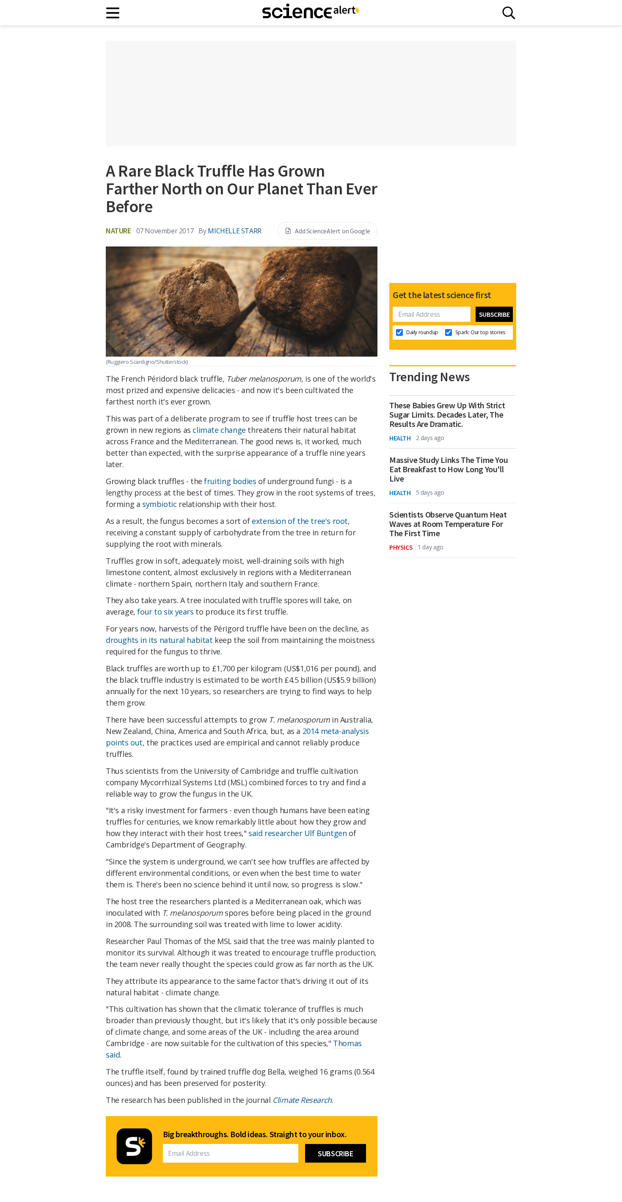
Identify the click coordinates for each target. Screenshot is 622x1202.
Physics (401, 547)
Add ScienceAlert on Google (332, 231)
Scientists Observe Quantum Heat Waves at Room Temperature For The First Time (448, 524)
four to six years (165, 612)
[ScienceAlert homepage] (311, 12)
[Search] (508, 13)
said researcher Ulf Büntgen (297, 833)
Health (400, 438)
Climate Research (302, 1100)
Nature (118, 230)
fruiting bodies (230, 481)
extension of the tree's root (300, 521)
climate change (219, 430)
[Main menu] (113, 13)
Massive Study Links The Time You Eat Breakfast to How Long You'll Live (448, 469)
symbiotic (159, 504)
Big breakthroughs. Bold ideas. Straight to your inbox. (255, 1134)
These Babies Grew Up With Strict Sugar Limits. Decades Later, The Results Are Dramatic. (447, 415)
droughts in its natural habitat (159, 640)
